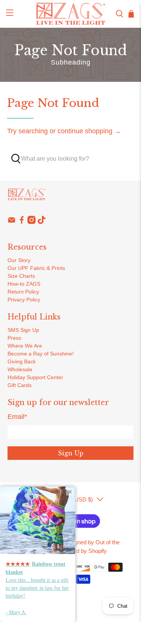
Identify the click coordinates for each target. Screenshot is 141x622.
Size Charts (21, 276)
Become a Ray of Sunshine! (41, 354)
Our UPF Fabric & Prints (36, 268)
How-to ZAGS (24, 284)
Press (14, 338)
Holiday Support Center (35, 377)
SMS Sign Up (23, 330)
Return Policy (23, 292)
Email (17, 416)
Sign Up (70, 453)
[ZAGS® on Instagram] (31, 222)
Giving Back (22, 361)
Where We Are (25, 346)
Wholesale (20, 369)
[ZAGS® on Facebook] (22, 222)
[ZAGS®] (70, 14)
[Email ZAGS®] (12, 222)
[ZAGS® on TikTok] (42, 222)
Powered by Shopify (82, 551)
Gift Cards (20, 385)
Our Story (19, 260)
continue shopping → (89, 131)
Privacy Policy (24, 300)
